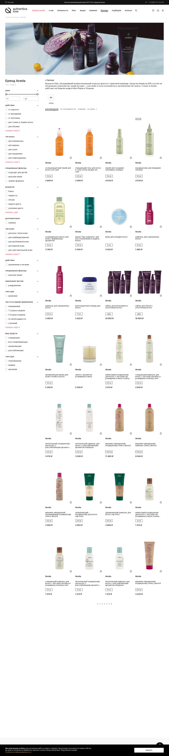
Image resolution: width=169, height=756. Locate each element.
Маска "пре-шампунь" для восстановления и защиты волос (87, 239)
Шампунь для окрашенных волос (147, 238)
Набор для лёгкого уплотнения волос (143, 307)
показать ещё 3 (12, 162)
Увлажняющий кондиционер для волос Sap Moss (86, 514)
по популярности (68, 109)
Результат (10, 187)
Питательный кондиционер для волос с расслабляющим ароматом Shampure (57, 445)
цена (7, 90)
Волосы (128, 10)
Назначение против (14, 281)
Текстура (9, 291)
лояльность (62, 10)
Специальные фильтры (16, 168)
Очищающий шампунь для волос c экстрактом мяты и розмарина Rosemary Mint (148, 376)
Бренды (104, 10)
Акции (83, 10)
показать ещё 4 (12, 131)
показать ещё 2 (12, 254)
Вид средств (11, 333)
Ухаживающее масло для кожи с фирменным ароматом (57, 239)
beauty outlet (38, 10)
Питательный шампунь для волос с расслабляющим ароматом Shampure (87, 445)
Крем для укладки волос (116, 237)
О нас (51, 10)
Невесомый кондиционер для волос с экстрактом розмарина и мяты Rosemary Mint (118, 376)
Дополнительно (12, 218)
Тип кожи (9, 229)
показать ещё (11, 212)
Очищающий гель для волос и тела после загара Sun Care (88, 170)
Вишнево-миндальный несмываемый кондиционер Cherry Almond (58, 514)
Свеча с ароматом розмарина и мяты (83, 376)
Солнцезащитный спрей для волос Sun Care (58, 169)
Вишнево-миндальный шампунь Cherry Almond (145, 445)
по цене (91, 109)
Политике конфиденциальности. (18, 752)
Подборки (116, 10)
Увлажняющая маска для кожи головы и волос (56, 376)
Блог (74, 10)
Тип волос (10, 137)
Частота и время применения (19, 302)
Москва (11, 2)
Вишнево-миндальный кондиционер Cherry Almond (118, 445)
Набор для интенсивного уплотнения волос (116, 307)
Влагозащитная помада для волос (87, 307)
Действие (10, 105)
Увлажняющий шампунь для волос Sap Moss (118, 513)
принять (149, 750)
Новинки (93, 10)
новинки (81, 109)
